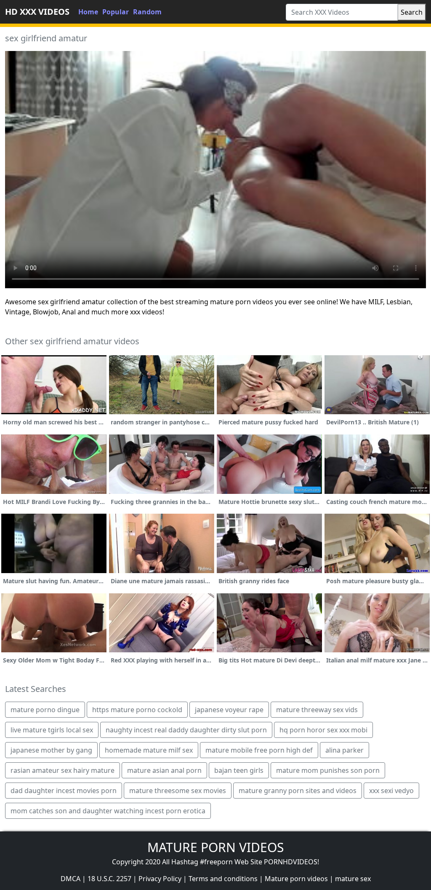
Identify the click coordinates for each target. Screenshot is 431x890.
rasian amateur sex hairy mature (62, 770)
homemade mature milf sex (149, 750)
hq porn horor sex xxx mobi (323, 730)
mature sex (353, 878)
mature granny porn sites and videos (298, 790)
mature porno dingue (45, 709)
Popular (115, 11)
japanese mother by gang (51, 750)
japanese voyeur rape (229, 709)
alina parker (344, 750)
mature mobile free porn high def (259, 750)
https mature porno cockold (137, 709)
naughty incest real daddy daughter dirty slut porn (186, 730)
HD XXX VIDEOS (37, 11)
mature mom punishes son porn (328, 770)
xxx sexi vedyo (391, 790)
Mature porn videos (296, 878)
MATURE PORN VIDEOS (215, 847)
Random (147, 11)
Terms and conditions (223, 878)
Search (412, 12)
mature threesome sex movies (177, 790)
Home (88, 11)
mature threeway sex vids (317, 709)
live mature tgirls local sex (52, 730)
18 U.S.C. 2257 (109, 878)
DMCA (70, 878)
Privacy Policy (159, 878)
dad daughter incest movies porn (64, 790)
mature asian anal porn (164, 770)
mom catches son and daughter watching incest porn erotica (108, 810)
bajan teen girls (238, 770)
